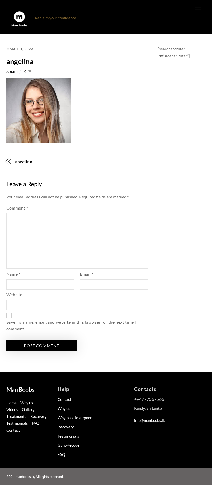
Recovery (38, 416)
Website (14, 294)
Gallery (28, 409)
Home (11, 402)
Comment (17, 207)
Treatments (16, 416)
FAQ (35, 423)
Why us (26, 402)
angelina (19, 61)
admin (12, 71)
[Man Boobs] (19, 27)
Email (86, 274)
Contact (13, 430)
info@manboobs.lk (149, 420)
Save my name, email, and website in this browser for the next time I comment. (71, 325)
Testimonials (17, 423)
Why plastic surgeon (75, 417)
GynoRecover (69, 445)
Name (13, 274)
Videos (12, 409)
